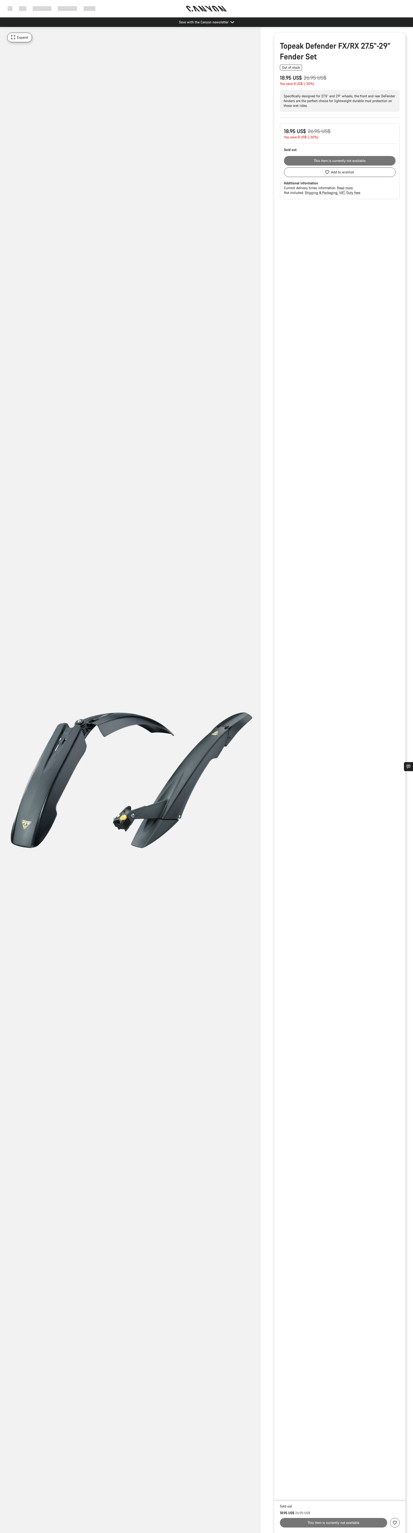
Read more (345, 188)
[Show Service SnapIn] (408, 766)
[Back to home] (206, 8)
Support (89, 8)
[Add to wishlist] (395, 1523)
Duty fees (353, 192)
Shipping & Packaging (321, 192)
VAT (342, 192)
